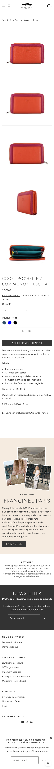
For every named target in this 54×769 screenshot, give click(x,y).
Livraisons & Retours (12, 662)
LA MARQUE (14, 544)
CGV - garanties (10, 667)
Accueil (5, 20)
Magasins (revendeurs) (14, 680)
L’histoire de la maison (13, 696)
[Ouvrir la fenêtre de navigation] (3, 6)
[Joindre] (44, 618)
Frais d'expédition (11, 295)
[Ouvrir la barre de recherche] (10, 6)
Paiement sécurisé (11, 671)
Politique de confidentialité (16, 676)
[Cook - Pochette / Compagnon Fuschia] (27, 50)
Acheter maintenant (27, 343)
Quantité (6, 304)
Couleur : (6, 317)
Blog (4, 705)
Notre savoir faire (11, 701)
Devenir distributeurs (13, 642)
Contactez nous (10, 646)
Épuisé (27, 331)
